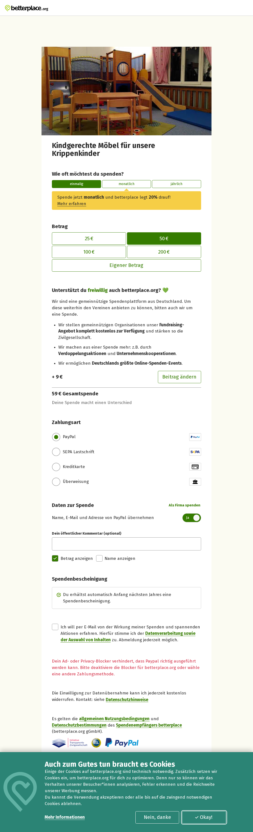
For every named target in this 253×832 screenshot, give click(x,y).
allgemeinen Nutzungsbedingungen (114, 718)
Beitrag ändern (179, 377)
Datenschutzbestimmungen (79, 725)
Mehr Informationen (65, 817)
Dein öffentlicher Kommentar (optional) (86, 533)
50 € (164, 238)
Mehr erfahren (71, 203)
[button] (96, 743)
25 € (89, 238)
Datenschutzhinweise (127, 699)
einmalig (76, 184)
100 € (89, 252)
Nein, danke (157, 817)
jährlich (176, 184)
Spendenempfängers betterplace (149, 725)
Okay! (206, 817)
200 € (164, 252)
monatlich (126, 184)
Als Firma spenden (184, 505)
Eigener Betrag (126, 265)
